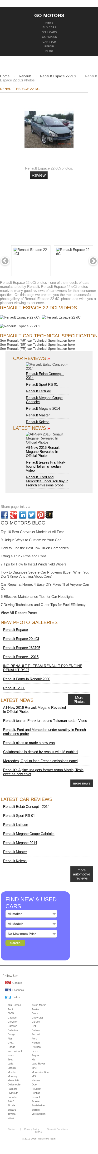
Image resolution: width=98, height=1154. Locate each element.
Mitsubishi (13, 1080)
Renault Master (38, 415)
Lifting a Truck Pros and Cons (24, 556)
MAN (34, 1067)
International (15, 1051)
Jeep (10, 1059)
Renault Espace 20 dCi (21, 639)
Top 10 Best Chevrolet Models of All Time (32, 532)
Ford (34, 1038)
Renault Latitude (38, 391)
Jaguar (36, 1055)
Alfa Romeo (14, 1005)
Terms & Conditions (57, 1129)
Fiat (10, 1038)
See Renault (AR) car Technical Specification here (37, 340)
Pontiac (36, 1092)
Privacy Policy (31, 1129)
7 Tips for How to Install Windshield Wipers (34, 564)
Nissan (36, 1080)
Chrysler (13, 1021)
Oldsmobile (14, 1084)
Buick (35, 1013)
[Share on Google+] (13, 515)
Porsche (12, 1097)
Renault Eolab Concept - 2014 (45, 376)
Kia (33, 1059)
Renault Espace (15, 630)
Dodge (11, 1034)
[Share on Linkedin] (22, 515)
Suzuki (35, 1109)
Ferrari (35, 1034)
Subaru (12, 1109)
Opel (34, 1084)
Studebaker (38, 1105)
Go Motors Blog (23, 522)
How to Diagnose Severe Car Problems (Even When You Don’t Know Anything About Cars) (45, 574)
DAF (34, 1025)
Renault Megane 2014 (43, 408)
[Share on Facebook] (4, 515)
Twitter (16, 997)
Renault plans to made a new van (29, 743)
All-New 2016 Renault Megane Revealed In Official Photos (42, 451)
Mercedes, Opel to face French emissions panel (40, 761)
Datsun (36, 1030)
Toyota (11, 1113)
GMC (11, 1042)
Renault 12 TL (14, 688)
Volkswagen (38, 1113)
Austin (35, 1009)
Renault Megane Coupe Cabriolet (28, 834)
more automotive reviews (81, 874)
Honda (11, 1046)
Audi (10, 1009)
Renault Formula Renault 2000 (26, 679)
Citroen (36, 1021)
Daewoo (12, 1025)
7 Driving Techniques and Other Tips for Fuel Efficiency (43, 605)
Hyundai (36, 1046)
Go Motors (49, 15)
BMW (11, 1013)
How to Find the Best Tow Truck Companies (35, 548)
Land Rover (38, 1063)
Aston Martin (39, 1005)
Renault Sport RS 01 (42, 384)
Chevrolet (37, 1017)
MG (34, 1076)
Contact (12, 1129)
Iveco (11, 1055)
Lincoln (12, 1067)
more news (81, 783)
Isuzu (35, 1051)
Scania (35, 1101)
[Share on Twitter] (31, 515)
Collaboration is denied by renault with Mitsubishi (40, 752)
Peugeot (36, 1088)
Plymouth (13, 1092)
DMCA (38, 1132)
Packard (12, 1088)
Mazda (11, 1072)
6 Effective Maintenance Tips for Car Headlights (37, 596)
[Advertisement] (65, 210)
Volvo (11, 1118)
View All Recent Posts (19, 613)
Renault (36, 1097)
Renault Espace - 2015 (21, 657)
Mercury (12, 1076)
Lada (10, 1063)
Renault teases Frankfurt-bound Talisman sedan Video (45, 466)
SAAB (11, 1101)
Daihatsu (13, 1030)
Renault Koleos (37, 422)
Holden (36, 1042)
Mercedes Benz (41, 1072)
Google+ (17, 982)
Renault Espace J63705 (21, 648)
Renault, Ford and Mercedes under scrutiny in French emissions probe (47, 481)
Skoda (11, 1105)
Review (39, 175)
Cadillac (12, 1017)
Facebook (18, 990)
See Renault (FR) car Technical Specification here (37, 348)
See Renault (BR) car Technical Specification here (37, 344)
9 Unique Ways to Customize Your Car (31, 540)
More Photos (79, 699)
